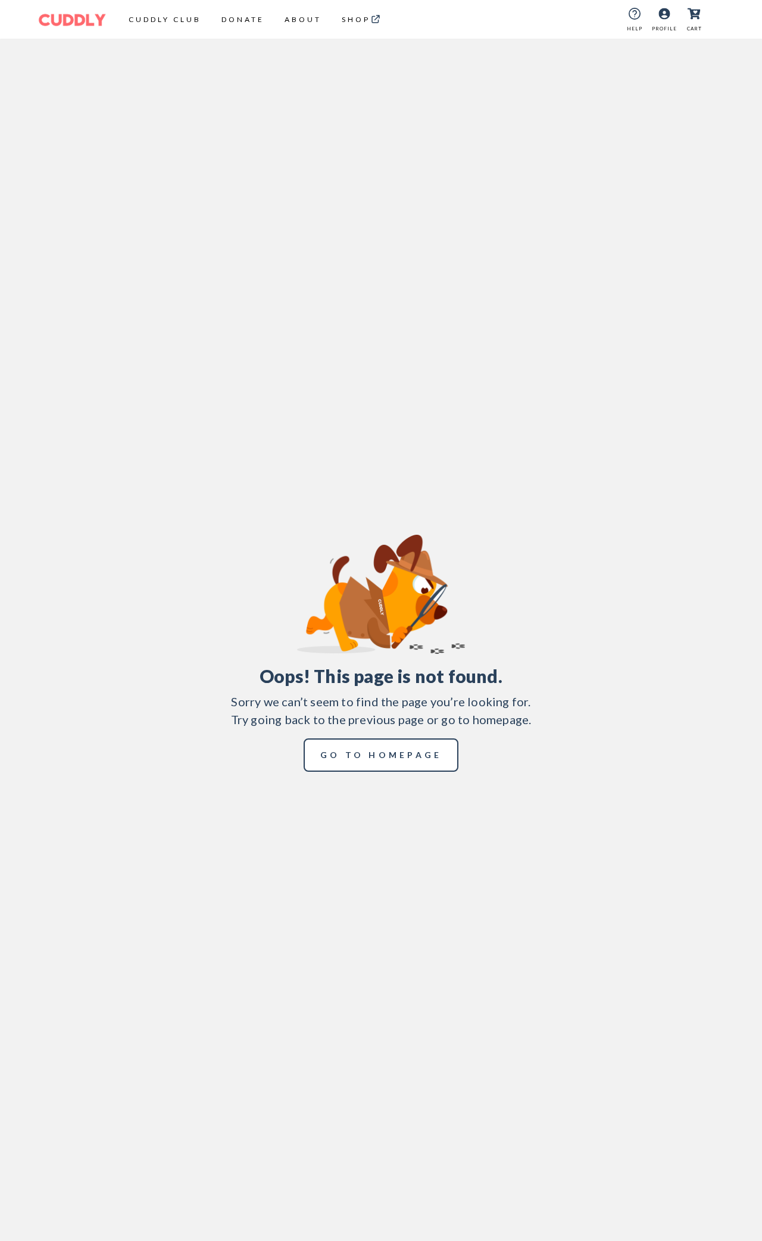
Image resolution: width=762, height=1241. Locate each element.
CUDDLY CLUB (165, 19)
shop (356, 19)
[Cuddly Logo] (72, 20)
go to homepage (381, 755)
